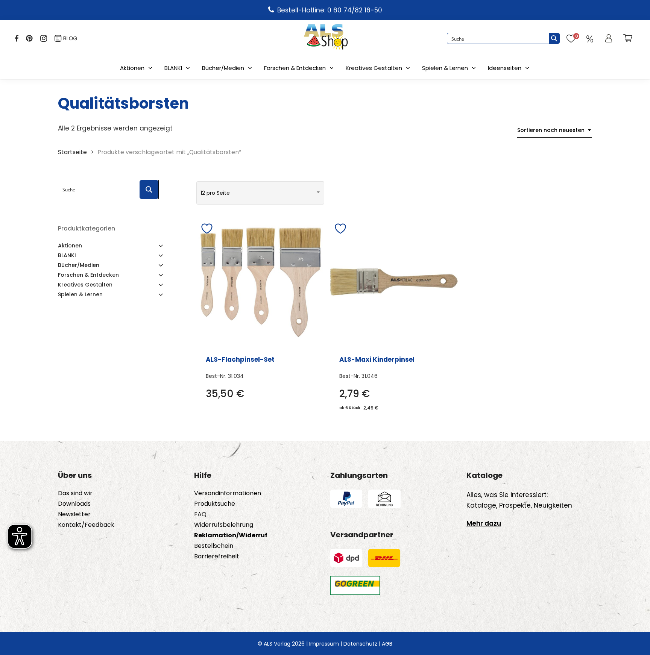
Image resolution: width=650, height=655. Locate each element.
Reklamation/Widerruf (230, 535)
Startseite (72, 152)
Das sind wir (75, 493)
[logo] (326, 38)
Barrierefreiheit (216, 556)
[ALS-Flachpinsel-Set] (260, 282)
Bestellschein (213, 546)
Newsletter (74, 514)
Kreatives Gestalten (374, 68)
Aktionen (132, 68)
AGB (387, 643)
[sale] (589, 38)
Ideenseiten (504, 68)
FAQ (200, 514)
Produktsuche (214, 504)
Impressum (324, 643)
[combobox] (554, 130)
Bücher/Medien (223, 68)
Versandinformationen (227, 493)
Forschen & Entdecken (295, 68)
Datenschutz (360, 643)
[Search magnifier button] (554, 38)
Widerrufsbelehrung (223, 525)
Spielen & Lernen (445, 68)
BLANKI (173, 68)
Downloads (74, 504)
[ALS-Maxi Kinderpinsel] (394, 282)
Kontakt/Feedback (86, 525)
